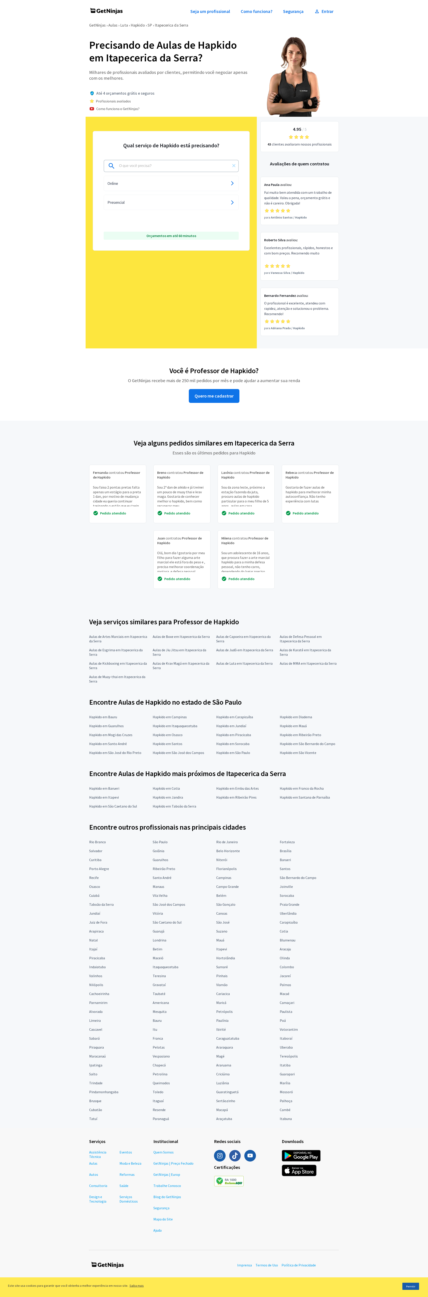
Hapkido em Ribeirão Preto (300, 735)
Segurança (293, 11)
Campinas (223, 877)
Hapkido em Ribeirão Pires (236, 797)
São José (223, 922)
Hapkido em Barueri (104, 788)
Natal (93, 940)
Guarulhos (160, 860)
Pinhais (222, 976)
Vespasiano (161, 1056)
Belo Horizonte (228, 851)
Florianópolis (226, 868)
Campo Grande (227, 886)
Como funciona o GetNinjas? (118, 108)
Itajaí (93, 949)
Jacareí (285, 976)
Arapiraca (96, 931)
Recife (94, 877)
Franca (158, 1038)
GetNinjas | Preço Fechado (173, 1163)
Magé (220, 1056)
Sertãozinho (225, 1101)
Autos (93, 1174)
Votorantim (289, 1029)
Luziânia (222, 1083)
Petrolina (160, 1074)
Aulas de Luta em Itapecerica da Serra (244, 663)
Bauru (157, 1020)
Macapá (222, 1110)
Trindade (96, 1083)
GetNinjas (97, 25)
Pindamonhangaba (103, 1092)
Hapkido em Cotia (166, 788)
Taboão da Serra (101, 904)
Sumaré (222, 967)
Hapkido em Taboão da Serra (174, 806)
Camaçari (287, 1002)
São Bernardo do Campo (298, 877)
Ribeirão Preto (164, 868)
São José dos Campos (169, 904)
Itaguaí (158, 1101)
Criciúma (223, 1074)
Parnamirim (98, 1002)
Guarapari (287, 1074)
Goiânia (158, 851)
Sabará (94, 1038)
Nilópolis (96, 985)
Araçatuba (224, 1118)
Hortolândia (225, 958)
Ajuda (157, 1230)
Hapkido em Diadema (296, 717)
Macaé (284, 993)
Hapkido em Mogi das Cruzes (110, 735)
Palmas (285, 985)
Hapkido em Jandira (168, 797)
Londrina (159, 940)
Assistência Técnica (97, 1154)
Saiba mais (137, 1286)
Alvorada (96, 1011)
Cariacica (223, 993)
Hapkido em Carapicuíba (234, 717)
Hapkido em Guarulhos (106, 726)
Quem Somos (163, 1152)
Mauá (220, 940)
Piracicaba (97, 958)
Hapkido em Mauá (293, 726)
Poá (283, 1020)
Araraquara (224, 1047)
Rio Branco (97, 842)
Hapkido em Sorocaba (232, 743)
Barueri (285, 860)
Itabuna (286, 1118)
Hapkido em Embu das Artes (237, 788)
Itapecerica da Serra (171, 25)
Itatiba (285, 1065)
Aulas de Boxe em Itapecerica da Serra (181, 636)
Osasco (94, 886)
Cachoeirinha (99, 993)
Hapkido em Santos (167, 743)
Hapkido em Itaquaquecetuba (175, 726)
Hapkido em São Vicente (298, 752)
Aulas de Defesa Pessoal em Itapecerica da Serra (301, 638)
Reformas (127, 1174)
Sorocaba (287, 895)
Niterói (221, 860)
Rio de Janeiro (227, 842)
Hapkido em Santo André (108, 743)
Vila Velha (160, 895)
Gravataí (159, 985)
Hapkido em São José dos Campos (178, 752)
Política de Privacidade (299, 1265)
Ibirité (221, 1029)
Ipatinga (95, 1065)
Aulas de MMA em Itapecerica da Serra (308, 663)
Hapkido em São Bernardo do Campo (307, 743)
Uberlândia (288, 913)
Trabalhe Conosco (167, 1185)
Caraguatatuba (227, 1038)
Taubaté (159, 993)
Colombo (287, 967)
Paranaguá (161, 1118)
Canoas (221, 913)
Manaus (158, 886)
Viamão (222, 985)
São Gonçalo (225, 904)
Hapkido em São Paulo (233, 752)
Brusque (95, 1101)
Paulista (286, 1011)
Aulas (112, 25)
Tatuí (93, 1118)
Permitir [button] (410, 1286)
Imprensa (244, 1265)
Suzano (221, 931)
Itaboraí (286, 1038)
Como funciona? (256, 11)
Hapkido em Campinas (170, 717)
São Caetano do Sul (167, 922)
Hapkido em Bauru (103, 717)
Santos (285, 868)
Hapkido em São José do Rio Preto (115, 752)
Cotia (284, 931)
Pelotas (159, 1047)
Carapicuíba (289, 922)
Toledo (158, 1092)
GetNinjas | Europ (166, 1174)
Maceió (158, 958)
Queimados (161, 1083)
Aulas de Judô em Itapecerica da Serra (244, 650)
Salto (93, 1074)
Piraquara (96, 1047)
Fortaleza (287, 842)
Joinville (286, 886)
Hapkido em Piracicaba (233, 735)
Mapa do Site (163, 1219)
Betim (157, 949)
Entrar (327, 11)
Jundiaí (94, 913)
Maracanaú (97, 1056)
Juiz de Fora (98, 922)
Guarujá (158, 931)
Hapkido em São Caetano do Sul (113, 806)
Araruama (223, 1065)
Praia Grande (289, 904)
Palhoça (286, 1101)
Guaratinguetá (227, 1092)
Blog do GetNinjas (167, 1197)
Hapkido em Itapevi (104, 797)
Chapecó (159, 1065)
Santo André (162, 877)
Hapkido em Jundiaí (231, 726)
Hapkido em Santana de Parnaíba (305, 797)
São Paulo (160, 842)
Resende (159, 1110)
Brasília (285, 851)
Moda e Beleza (130, 1163)
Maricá (221, 1002)
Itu (155, 1029)
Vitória (158, 913)
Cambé (285, 1110)
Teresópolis (289, 1056)
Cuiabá (94, 895)
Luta (124, 25)
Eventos (125, 1152)
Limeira (95, 1020)
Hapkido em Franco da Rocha (302, 788)
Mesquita (160, 1011)
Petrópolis (224, 1011)
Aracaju (285, 949)
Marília (285, 1083)
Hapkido (138, 25)
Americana (161, 1002)
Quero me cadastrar (214, 396)
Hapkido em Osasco (168, 735)
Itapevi (221, 949)
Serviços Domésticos (128, 1199)
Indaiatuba (97, 967)
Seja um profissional (210, 11)
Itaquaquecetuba (165, 967)
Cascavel (95, 1029)
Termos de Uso (266, 1265)
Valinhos (95, 976)
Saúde (123, 1185)
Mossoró (286, 1092)
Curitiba (95, 860)
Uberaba (286, 1047)
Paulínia (222, 1020)
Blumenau (287, 940)
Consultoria (98, 1185)
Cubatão (95, 1110)
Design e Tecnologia (97, 1199)
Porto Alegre (99, 868)
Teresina (159, 976)
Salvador (95, 851)
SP (150, 25)
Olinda (285, 958)
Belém (221, 895)
